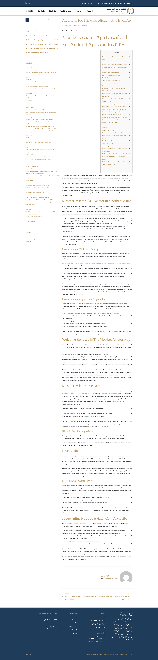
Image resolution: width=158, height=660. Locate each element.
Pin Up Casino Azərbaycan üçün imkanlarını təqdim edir (42, 40)
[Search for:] (44, 20)
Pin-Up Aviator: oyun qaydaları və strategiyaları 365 (37, 185)
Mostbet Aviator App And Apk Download (114, 117)
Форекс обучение (30, 221)
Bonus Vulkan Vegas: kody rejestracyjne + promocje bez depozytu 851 (42, 112)
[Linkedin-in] (26, 3)
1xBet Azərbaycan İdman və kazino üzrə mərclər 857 (38, 87)
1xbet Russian (29, 100)
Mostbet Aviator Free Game (110, 72)
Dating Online (29, 135)
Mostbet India (77, 25)
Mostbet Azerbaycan (30, 162)
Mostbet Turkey (29, 181)
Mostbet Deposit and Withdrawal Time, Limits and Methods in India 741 (42, 176)
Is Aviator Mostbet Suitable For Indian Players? (113, 126)
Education (28, 138)
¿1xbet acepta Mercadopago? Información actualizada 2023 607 (40, 70)
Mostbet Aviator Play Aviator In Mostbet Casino (114, 58)
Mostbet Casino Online (109, 164)
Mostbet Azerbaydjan (30, 164)
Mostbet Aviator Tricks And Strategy (113, 62)
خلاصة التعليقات (29, 242)
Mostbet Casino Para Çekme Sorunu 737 (35, 169)
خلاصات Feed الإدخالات (31, 239)
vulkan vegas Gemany (30, 205)
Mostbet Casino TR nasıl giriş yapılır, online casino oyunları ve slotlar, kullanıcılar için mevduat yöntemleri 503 (42, 172)
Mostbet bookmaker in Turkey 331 (33, 166)
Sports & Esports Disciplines (111, 120)
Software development (31, 195)
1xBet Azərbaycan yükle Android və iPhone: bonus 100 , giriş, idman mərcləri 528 (41, 90)
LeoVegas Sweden (30, 154)
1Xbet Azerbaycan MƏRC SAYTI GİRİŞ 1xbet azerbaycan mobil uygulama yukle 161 (40, 83)
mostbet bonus (115, 331)
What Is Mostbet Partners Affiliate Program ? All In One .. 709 (40, 212)
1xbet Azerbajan (29, 80)
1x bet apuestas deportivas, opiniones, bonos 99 (36, 75)
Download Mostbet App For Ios (111, 112)
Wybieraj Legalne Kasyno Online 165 (34, 217)
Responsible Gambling (109, 130)
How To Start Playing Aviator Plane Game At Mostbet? (114, 95)
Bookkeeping (28, 115)
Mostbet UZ (28, 183)
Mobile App (105, 146)
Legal (27, 147)
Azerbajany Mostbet (30, 108)
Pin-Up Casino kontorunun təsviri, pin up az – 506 (37, 188)
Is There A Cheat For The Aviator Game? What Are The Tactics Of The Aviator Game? (114, 157)
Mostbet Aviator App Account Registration (114, 64)
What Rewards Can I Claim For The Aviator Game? (113, 100)
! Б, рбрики (29, 68)
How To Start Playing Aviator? (111, 75)
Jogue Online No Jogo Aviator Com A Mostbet (113, 84)
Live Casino (105, 78)
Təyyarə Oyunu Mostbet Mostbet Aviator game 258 (37, 197)
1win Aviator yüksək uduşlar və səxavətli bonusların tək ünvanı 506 (41, 73)
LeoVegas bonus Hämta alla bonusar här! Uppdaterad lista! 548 (40, 150)
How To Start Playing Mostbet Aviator (113, 104)
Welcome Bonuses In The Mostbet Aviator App (114, 68)
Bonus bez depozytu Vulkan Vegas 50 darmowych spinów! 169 (40, 110)
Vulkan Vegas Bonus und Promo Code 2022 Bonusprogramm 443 (40, 202)
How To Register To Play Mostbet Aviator (114, 106)
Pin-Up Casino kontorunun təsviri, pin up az (38, 36)
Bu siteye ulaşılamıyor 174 (31, 117)
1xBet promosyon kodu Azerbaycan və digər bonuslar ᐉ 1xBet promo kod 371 (42, 97)
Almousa (85, 25)
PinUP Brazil (28, 190)
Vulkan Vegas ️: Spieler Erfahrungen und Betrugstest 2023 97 (39, 200)
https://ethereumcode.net (111, 578)
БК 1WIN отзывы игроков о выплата (37, 52)
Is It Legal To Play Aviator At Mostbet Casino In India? (113, 89)
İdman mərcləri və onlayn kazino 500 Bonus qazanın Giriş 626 (40, 142)
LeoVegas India (29, 152)
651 (26, 103)
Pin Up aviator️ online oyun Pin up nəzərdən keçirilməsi (42, 48)
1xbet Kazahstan (29, 93)
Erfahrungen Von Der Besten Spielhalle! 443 (35, 140)
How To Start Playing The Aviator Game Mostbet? (114, 137)
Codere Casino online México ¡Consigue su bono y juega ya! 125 (40, 120)
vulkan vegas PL (29, 209)
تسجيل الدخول (28, 237)
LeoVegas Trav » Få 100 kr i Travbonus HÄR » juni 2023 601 (39, 157)
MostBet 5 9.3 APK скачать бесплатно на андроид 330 (39, 159)
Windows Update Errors (31, 214)
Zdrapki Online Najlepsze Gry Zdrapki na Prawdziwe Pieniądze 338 (41, 219)
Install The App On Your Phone (111, 114)
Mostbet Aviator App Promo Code (112, 167)
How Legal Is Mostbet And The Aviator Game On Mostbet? (114, 142)
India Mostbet (29, 145)
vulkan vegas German (30, 207)
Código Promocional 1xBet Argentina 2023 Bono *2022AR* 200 (40, 126)
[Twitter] (30, 3)
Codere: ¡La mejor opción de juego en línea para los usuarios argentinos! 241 (40, 123)
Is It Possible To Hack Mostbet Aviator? (114, 109)
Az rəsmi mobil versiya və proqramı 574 (35, 105)
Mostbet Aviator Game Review (111, 80)
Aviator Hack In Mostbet (109, 122)
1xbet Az (27, 77)
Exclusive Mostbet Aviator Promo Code (114, 162)
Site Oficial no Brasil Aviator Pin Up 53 (35, 193)
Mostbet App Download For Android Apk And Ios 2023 (114, 150)
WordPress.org (29, 244)
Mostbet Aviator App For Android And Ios (114, 133)
